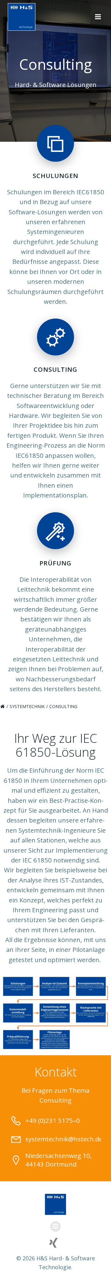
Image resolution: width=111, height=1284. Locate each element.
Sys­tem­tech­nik (27, 706)
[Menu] (98, 17)
